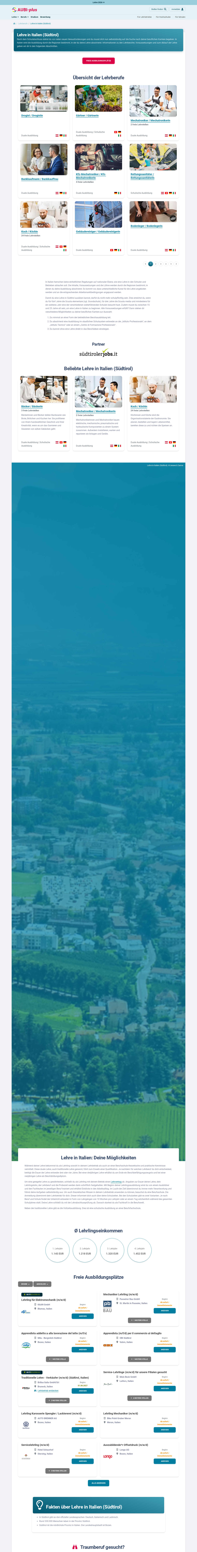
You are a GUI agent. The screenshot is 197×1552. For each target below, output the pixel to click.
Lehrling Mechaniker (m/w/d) (120, 1413)
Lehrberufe (22, 23)
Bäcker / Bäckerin (32, 406)
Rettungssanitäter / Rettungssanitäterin (142, 176)
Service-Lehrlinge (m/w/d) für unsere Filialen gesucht (135, 1372)
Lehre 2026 (98, 2)
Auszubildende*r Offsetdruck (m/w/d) (125, 1445)
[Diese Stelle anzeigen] (26, 1312)
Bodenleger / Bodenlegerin (146, 226)
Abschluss (41, 1284)
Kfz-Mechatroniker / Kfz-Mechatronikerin (91, 176)
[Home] (14, 23)
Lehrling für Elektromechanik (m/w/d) (43, 1299)
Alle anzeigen (98, 1483)
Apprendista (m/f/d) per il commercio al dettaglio (132, 1333)
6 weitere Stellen (140, 1398)
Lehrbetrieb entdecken (48, 1390)
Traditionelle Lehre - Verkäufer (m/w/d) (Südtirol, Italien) (55, 1377)
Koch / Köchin (29, 231)
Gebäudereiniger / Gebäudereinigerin (98, 231)
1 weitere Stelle (141, 1320)
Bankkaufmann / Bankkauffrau (39, 179)
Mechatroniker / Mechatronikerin (150, 120)
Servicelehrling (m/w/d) (35, 1445)
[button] (15, 17)
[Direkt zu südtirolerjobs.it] (98, 352)
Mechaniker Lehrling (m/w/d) (120, 1294)
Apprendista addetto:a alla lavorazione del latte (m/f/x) (54, 1333)
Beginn (24, 1284)
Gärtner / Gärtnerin (87, 115)
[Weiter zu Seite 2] (176, 263)
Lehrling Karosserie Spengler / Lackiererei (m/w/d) (51, 1413)
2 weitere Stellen (58, 1400)
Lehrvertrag (116, 1181)
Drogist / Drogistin (32, 115)
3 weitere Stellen (58, 1471)
